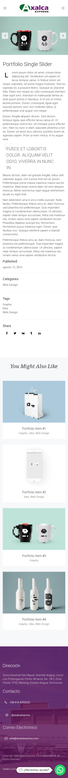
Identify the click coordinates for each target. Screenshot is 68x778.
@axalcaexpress (20, 715)
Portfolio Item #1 (34, 428)
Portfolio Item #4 (34, 619)
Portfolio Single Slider (27, 64)
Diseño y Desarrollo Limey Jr (17, 769)
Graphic (7, 304)
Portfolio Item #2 (34, 492)
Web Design (10, 284)
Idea (5, 308)
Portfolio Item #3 (34, 556)
